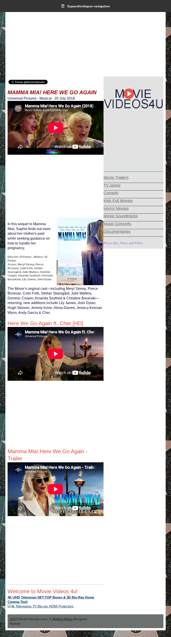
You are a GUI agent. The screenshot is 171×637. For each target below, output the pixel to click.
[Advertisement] (85, 45)
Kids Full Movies (118, 200)
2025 (13, 619)
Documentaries (117, 231)
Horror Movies (116, 208)
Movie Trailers (116, 177)
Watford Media (62, 619)
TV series (112, 185)
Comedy (111, 193)
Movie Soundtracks (121, 216)
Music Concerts (117, 224)
